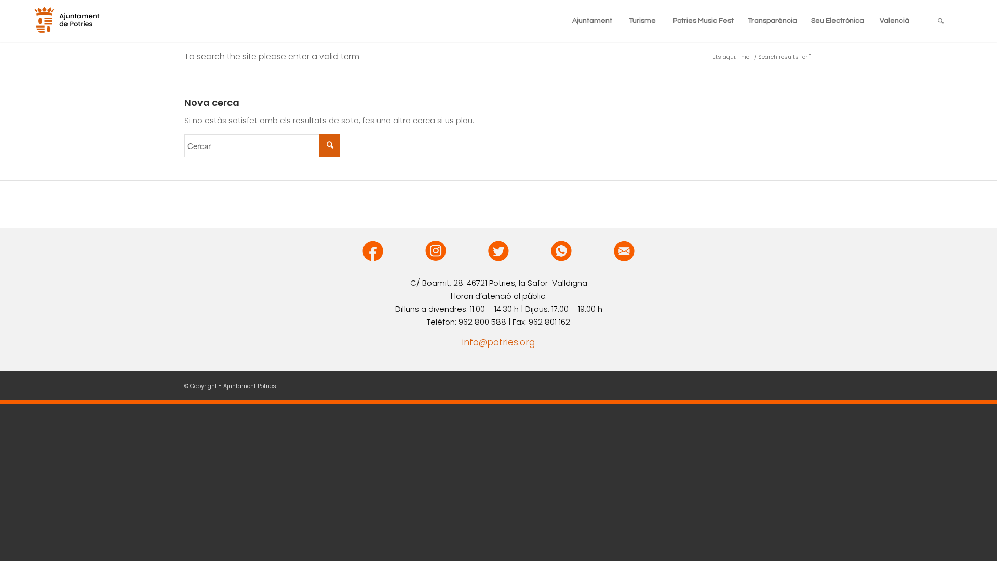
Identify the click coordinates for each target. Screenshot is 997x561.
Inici (745, 57)
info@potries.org (498, 342)
